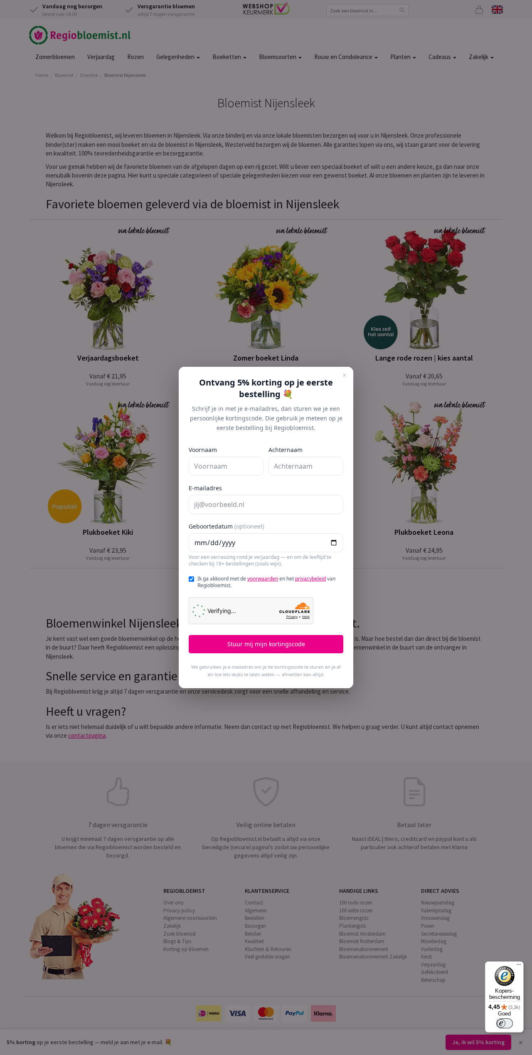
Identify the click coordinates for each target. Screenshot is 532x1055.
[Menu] (519, 966)
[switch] (504, 1023)
